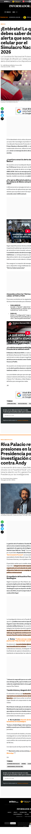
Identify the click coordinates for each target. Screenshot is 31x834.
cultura (27, 814)
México (3, 24)
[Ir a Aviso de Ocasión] (13, 800)
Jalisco (9, 812)
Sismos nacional (11, 403)
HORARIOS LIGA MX (14, 17)
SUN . (21, 65)
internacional (23, 812)
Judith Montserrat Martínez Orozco (11, 65)
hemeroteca (19, 816)
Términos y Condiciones (22, 420)
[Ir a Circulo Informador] (15, 0)
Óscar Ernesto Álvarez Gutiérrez (10, 478)
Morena (24, 763)
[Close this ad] (30, 826)
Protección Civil (22, 403)
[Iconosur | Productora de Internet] (7, 822)
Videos (9, 12)
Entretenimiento (18, 814)
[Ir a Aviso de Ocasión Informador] (7, 0)
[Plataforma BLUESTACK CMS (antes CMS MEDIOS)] (13, 822)
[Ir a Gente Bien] (24, 0)
